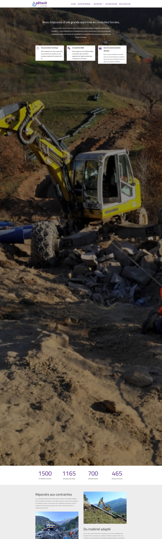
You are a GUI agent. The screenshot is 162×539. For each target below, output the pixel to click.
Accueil (73, 4)
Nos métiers (98, 4)
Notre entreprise (84, 4)
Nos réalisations (111, 4)
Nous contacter (124, 4)
